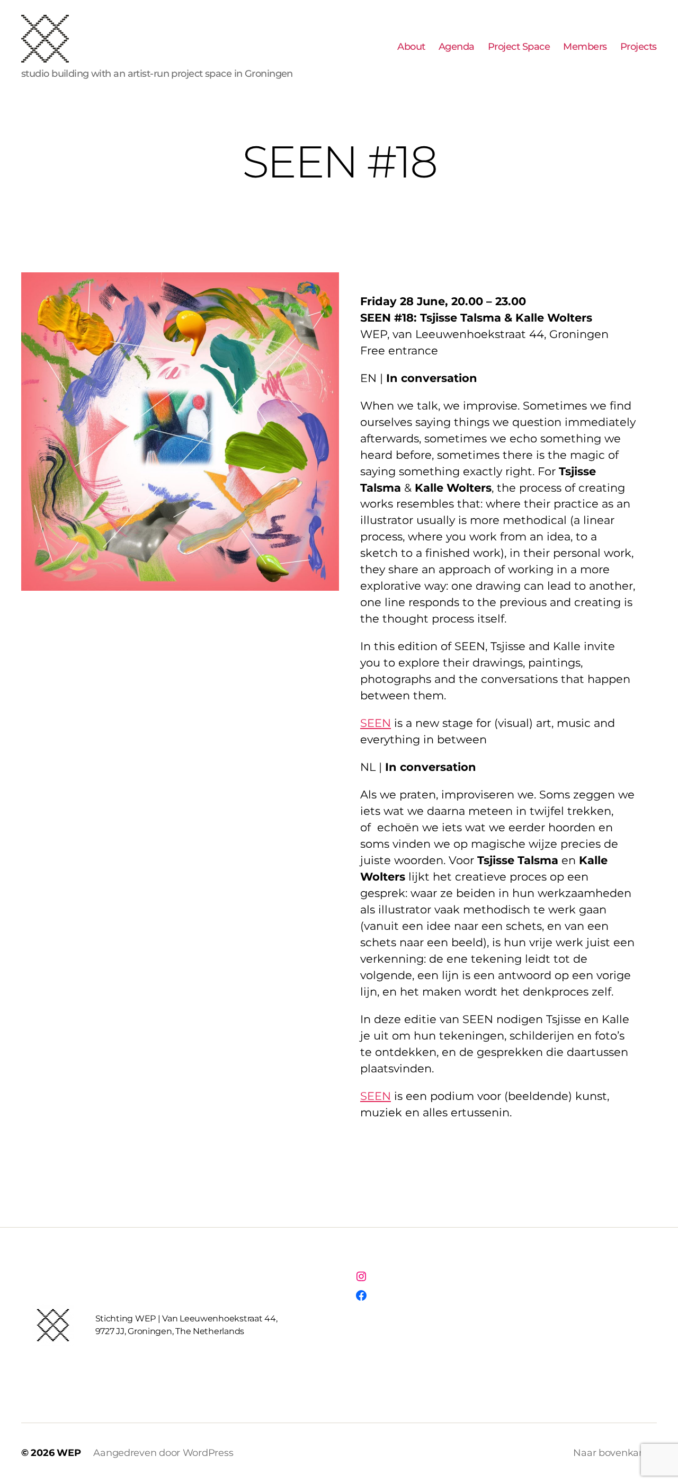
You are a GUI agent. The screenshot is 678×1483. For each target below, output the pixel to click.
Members (585, 46)
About (411, 46)
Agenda (457, 46)
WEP (69, 1453)
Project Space (519, 46)
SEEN (375, 723)
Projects (638, 46)
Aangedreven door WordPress (163, 1453)
